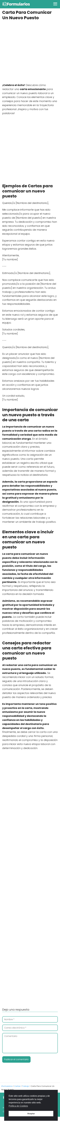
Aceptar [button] (31, 1113)
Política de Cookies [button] (18, 1106)
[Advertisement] (30, 52)
